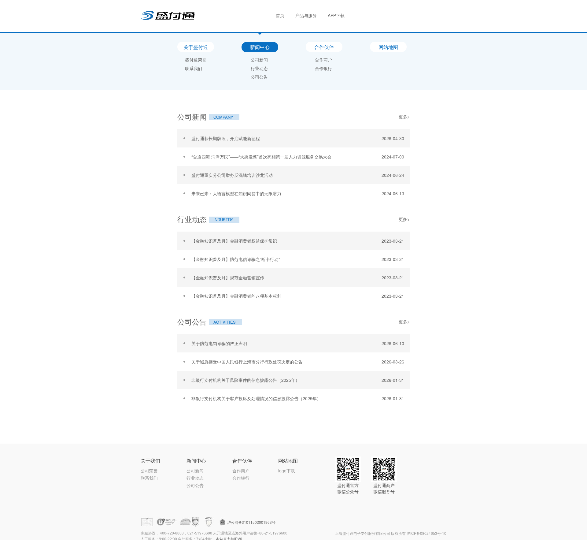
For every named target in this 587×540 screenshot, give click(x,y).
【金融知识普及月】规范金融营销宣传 (227, 277)
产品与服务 (306, 15)
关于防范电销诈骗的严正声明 (219, 343)
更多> (404, 117)
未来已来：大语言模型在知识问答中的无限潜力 (236, 193)
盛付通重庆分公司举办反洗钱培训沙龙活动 (232, 175)
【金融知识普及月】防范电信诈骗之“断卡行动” (235, 259)
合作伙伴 (324, 46)
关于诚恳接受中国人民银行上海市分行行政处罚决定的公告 (247, 362)
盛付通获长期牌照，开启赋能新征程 (225, 138)
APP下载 (336, 15)
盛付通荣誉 (195, 60)
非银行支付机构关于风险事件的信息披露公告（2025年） (245, 380)
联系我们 (193, 68)
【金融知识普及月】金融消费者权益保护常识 (234, 241)
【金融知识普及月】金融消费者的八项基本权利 (236, 296)
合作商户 (323, 60)
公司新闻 (259, 60)
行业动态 (259, 68)
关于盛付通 (195, 46)
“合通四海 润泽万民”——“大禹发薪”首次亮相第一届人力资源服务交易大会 (261, 157)
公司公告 (259, 77)
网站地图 (388, 46)
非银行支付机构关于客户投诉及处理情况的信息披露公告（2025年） (256, 398)
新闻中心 (260, 46)
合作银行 (323, 68)
